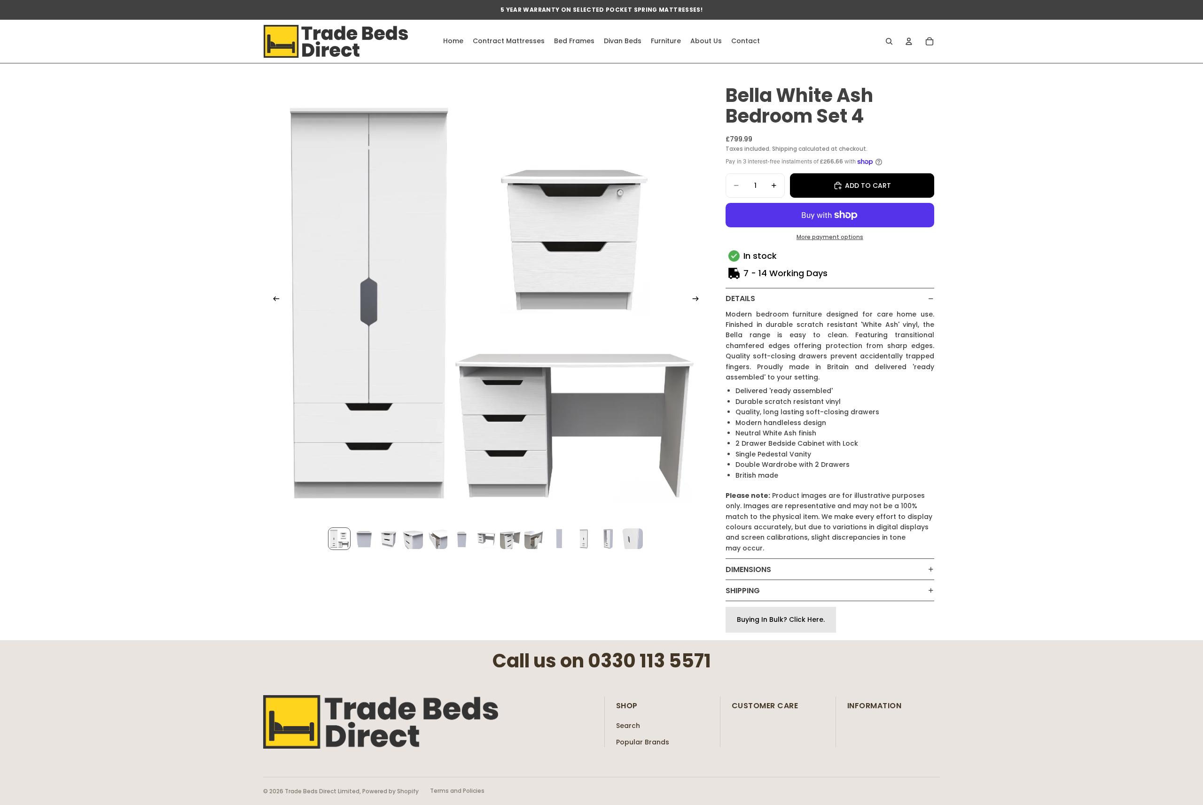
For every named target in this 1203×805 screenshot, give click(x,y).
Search (628, 725)
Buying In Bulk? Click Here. (781, 619)
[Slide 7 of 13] (486, 538)
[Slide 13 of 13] (632, 538)
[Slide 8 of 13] (510, 538)
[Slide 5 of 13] (437, 538)
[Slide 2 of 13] (363, 538)
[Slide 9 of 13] (534, 538)
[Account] (908, 41)
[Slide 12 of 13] (608, 538)
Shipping (743, 590)
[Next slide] (698, 300)
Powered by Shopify (390, 791)
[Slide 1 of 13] (339, 538)
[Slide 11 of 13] (583, 538)
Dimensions (748, 569)
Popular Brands (642, 742)
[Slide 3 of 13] (388, 538)
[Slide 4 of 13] (412, 538)
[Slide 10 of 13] (559, 538)
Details (740, 298)
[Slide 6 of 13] (461, 538)
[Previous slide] (273, 300)
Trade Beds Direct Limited (322, 791)
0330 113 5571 (649, 661)
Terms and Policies (457, 791)
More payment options (830, 237)
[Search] (889, 41)
